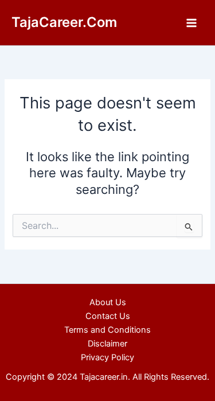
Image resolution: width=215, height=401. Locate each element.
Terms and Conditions (107, 330)
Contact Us (107, 316)
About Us (107, 302)
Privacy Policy (107, 357)
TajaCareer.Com (64, 22)
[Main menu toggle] (191, 23)
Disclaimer (107, 343)
